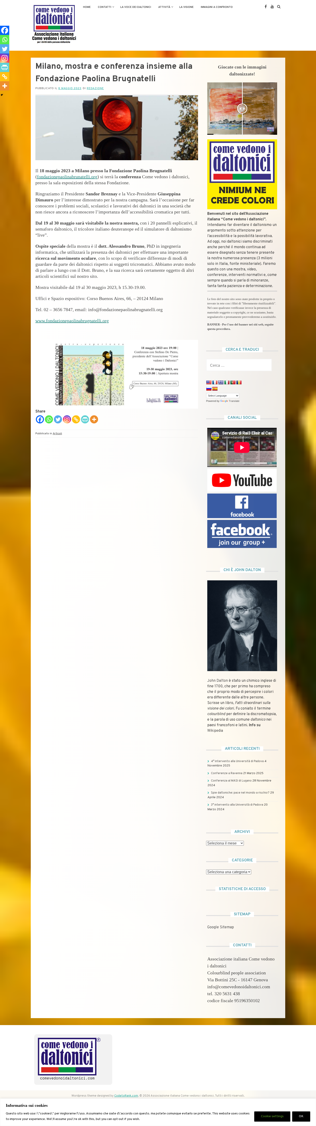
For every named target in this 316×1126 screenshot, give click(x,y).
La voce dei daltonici (135, 7)
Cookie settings (272, 1116)
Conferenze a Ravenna (226, 773)
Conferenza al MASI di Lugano (231, 781)
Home (87, 7)
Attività (164, 7)
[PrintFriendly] (85, 419)
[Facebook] (40, 419)
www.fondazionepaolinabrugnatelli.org (72, 320)
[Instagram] (67, 419)
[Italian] (227, 382)
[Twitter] (58, 419)
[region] (158, 1112)
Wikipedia (215, 731)
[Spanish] (215, 389)
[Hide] (2, 95)
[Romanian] (239, 382)
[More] (94, 419)
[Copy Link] (76, 419)
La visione (186, 7)
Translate (234, 401)
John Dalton (217, 681)
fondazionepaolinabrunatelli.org (67, 176)
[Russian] (209, 389)
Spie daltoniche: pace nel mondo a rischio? (240, 793)
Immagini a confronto (217, 7)
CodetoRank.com (126, 1096)
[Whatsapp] (49, 419)
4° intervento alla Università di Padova (237, 761)
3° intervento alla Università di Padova (237, 805)
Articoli (57, 433)
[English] (209, 382)
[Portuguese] (233, 382)
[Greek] (221, 382)
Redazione (95, 88)
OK (301, 1116)
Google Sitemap (220, 927)
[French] (215, 382)
